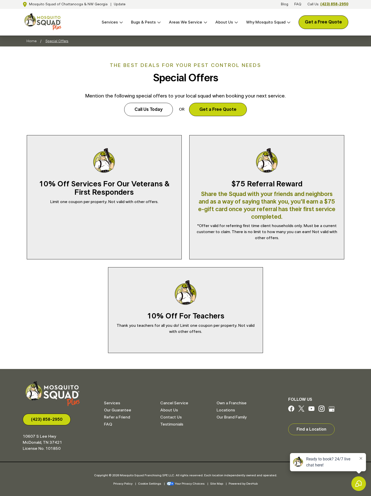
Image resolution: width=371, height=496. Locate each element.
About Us (224, 22)
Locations (226, 410)
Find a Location (311, 429)
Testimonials (171, 424)
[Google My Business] (332, 410)
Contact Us (171, 417)
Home (31, 41)
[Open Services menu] (120, 22)
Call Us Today (149, 109)
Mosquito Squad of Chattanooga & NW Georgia (68, 4)
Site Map (216, 483)
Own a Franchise (232, 403)
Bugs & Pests (143, 22)
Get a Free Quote (323, 22)
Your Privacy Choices (190, 483)
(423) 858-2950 (334, 4)
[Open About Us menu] (235, 22)
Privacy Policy (122, 483)
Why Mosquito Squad (265, 22)
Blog (284, 4)
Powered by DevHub (243, 483)
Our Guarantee (117, 410)
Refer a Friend (117, 417)
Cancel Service (174, 403)
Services (110, 22)
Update (119, 4)
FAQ (297, 4)
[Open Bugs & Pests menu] (158, 22)
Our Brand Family (232, 417)
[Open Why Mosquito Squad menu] (287, 22)
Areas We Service (185, 22)
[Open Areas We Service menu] (204, 22)
